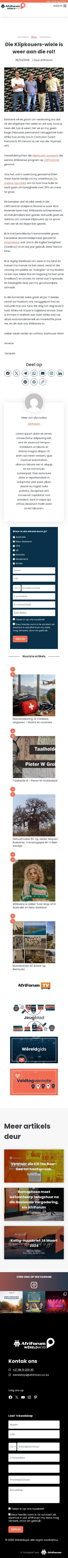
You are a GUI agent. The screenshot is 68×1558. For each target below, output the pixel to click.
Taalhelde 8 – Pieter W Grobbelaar (35, 780)
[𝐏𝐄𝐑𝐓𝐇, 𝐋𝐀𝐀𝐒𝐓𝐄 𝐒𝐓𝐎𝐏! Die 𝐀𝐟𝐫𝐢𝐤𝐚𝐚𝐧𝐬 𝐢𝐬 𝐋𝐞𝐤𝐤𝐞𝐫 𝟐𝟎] (34, 1302)
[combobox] (17, 588)
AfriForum (34, 424)
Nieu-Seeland (24, 541)
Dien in (20, 639)
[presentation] (34, 695)
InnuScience (12, 242)
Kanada (20, 554)
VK (17, 550)
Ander (19, 563)
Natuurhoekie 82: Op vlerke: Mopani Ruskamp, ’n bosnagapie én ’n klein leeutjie (35, 842)
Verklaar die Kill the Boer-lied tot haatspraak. (34, 1166)
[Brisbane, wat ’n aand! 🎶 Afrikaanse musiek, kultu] (56, 1302)
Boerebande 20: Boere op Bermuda (29, 967)
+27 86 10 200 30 (23, 1369)
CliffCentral (51, 160)
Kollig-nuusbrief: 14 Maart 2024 (34, 1243)
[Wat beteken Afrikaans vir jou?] (11, 1302)
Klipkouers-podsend (45, 155)
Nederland (22, 559)
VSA (18, 545)
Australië (21, 537)
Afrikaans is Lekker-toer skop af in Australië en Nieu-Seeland (34, 905)
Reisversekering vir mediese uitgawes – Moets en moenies (32, 720)
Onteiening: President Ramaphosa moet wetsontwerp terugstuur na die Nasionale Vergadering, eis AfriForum (34, 1197)
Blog (34, 37)
